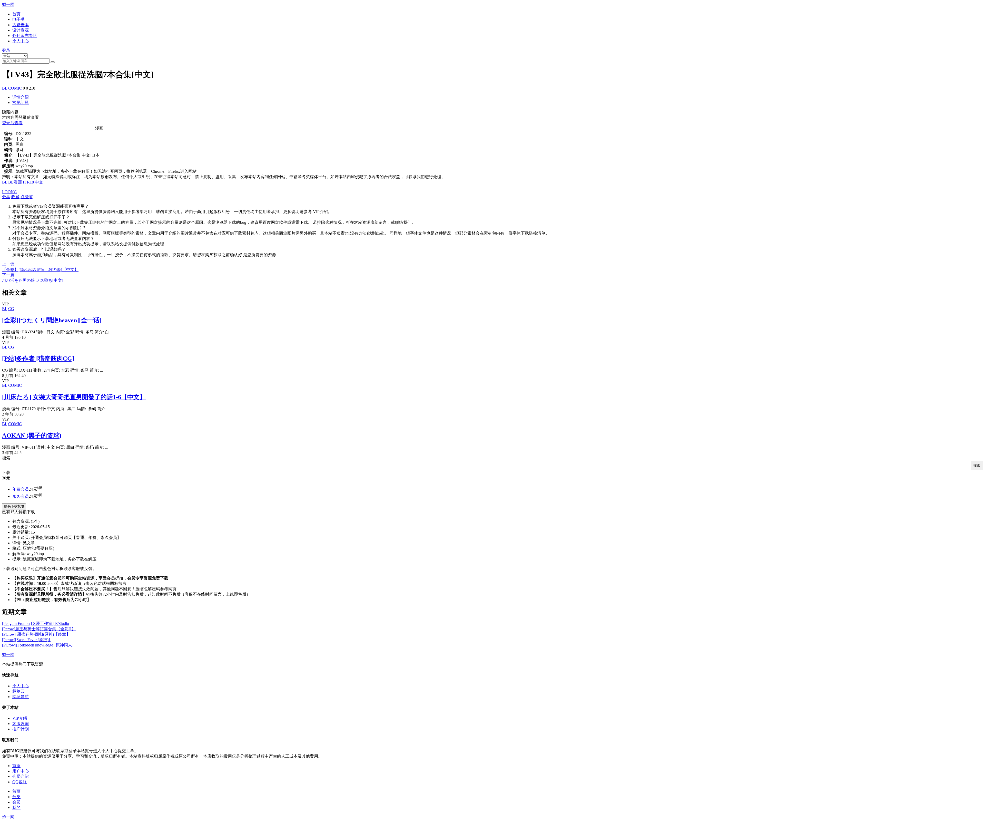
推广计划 (20, 729)
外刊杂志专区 (24, 35)
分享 (6, 197)
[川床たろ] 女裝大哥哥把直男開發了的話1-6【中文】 (74, 397)
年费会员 (20, 489)
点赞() (27, 197)
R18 (30, 182)
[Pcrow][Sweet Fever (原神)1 (26, 639)
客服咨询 (20, 723)
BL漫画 (15, 182)
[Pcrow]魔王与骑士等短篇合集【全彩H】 (39, 629)
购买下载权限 (14, 506)
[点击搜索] (53, 62)
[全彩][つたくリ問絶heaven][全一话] (52, 320)
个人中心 (20, 41)
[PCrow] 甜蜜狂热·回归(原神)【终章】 (36, 634)
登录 (6, 50)
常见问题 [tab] (20, 102)
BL (4, 88)
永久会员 (20, 496)
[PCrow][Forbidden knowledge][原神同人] (37, 645)
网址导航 (20, 696)
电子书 (18, 19)
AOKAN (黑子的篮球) (31, 435)
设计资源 (20, 30)
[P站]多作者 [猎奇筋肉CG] (38, 358)
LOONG (9, 192)
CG (11, 308)
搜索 (6, 458)
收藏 (15, 197)
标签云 (18, 691)
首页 (16, 14)
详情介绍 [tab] (20, 97)
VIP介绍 (19, 718)
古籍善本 (20, 25)
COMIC (15, 88)
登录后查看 (12, 123)
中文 (39, 182)
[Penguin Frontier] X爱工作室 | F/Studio (35, 623)
